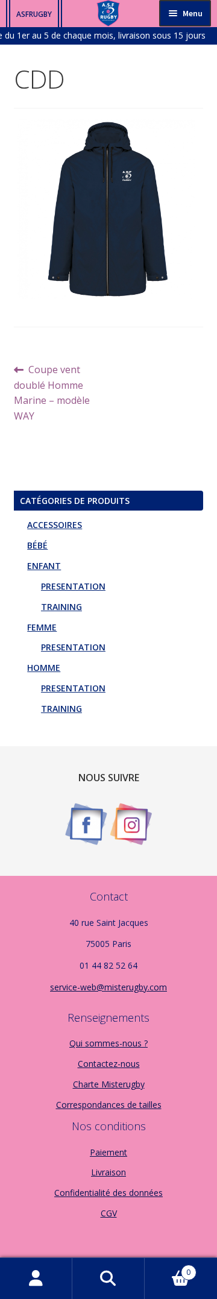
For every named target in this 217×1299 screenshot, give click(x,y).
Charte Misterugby (109, 1084)
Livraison (108, 1172)
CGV (109, 1213)
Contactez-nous (109, 1063)
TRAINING (61, 606)
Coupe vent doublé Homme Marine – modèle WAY (52, 392)
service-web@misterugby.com (108, 987)
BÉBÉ (37, 545)
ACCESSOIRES (54, 524)
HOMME (43, 667)
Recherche (108, 1278)
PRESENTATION (73, 586)
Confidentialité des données (108, 1192)
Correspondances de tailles (109, 1104)
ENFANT (44, 565)
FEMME (42, 627)
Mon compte (36, 1278)
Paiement (108, 1152)
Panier (167, 1268)
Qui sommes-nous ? (108, 1043)
